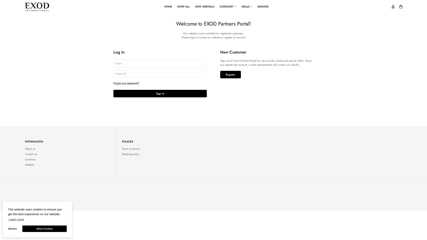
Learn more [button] (16, 219)
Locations (30, 159)
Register (230, 74)
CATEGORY (227, 6)
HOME (168, 6)
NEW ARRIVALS (204, 6)
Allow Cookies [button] (44, 228)
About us (30, 149)
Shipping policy (131, 154)
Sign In (160, 94)
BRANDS (263, 6)
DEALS (246, 6)
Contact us (31, 154)
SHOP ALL (183, 6)
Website (29, 165)
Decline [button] (12, 228)
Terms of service (131, 149)
